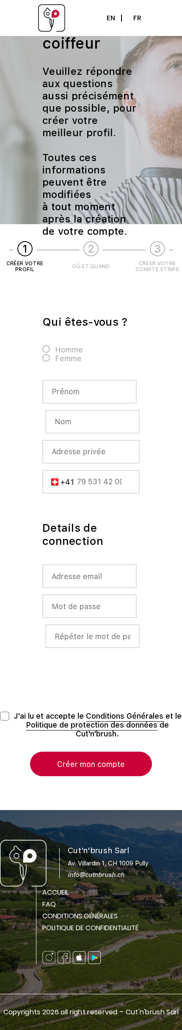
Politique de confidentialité (90, 928)
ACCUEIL (55, 892)
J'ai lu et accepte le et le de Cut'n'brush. (98, 724)
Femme (68, 358)
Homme (69, 349)
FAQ (49, 904)
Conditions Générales (124, 715)
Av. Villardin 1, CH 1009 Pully (108, 869)
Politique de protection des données (91, 724)
